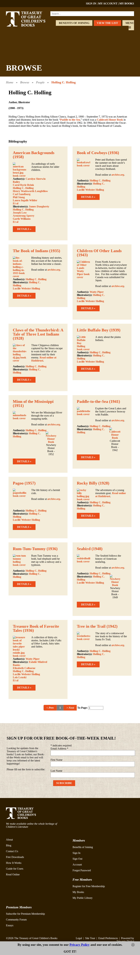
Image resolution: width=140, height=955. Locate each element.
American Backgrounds (33, 153)
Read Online (13, 874)
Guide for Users (14, 868)
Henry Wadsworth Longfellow (30, 191)
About (9, 839)
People (40, 82)
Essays (9, 925)
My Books (78, 892)
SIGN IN (91, 3)
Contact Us (12, 851)
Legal (79, 938)
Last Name (56, 770)
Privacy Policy (79, 944)
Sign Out (77, 858)
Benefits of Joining (74, 23)
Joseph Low (20, 212)
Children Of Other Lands (99, 251)
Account (77, 864)
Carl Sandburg (21, 194)
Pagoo (18, 483)
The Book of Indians (30, 251)
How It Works (13, 862)
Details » (24, 229)
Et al (15, 203)
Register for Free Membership (89, 886)
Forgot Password (82, 870)
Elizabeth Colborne (24, 668)
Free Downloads (15, 857)
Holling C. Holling (63, 82)
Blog (8, 845)
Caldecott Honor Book (110, 119)
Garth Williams (22, 218)
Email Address (59, 748)
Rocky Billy (87, 483)
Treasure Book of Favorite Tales (36, 628)
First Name (56, 759)
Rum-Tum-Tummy (29, 549)
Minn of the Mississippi (33, 401)
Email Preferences (108, 938)
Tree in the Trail (91, 626)
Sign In (76, 852)
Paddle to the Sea (70, 119)
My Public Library (83, 897)
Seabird (83, 549)
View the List (107, 23)
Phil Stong (19, 197)
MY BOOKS (126, 3)
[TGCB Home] (29, 25)
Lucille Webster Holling (90, 189)
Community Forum (16, 919)
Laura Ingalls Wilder (25, 200)
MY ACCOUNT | (108, 3)
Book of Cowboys (92, 153)
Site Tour (90, 938)
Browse (24, 82)
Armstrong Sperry (23, 215)
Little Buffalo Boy (92, 330)
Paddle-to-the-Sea (92, 401)
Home (9, 82)
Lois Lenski (19, 677)
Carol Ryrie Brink (23, 184)
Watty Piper (97, 291)
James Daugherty (39, 206)
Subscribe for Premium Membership (25, 913)
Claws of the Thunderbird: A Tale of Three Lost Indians (38, 332)
